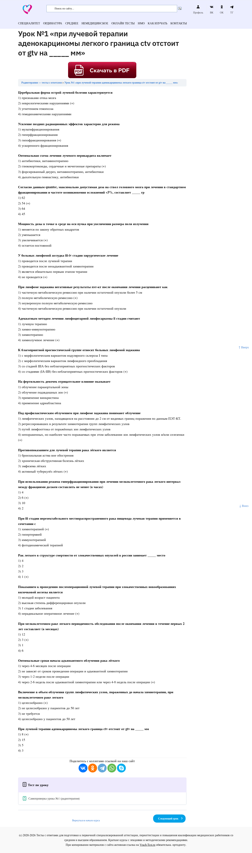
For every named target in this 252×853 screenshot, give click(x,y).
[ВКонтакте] (83, 768)
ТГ (231, 12)
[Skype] (121, 768)
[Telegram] (102, 768)
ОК (221, 12)
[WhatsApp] (111, 768)
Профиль (198, 12)
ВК (211, 12)
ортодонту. (179, 845)
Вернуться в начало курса (86, 820)
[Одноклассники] (92, 768)
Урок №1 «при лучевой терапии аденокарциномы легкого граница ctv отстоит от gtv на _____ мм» (121, 82)
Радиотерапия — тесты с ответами (41, 82)
